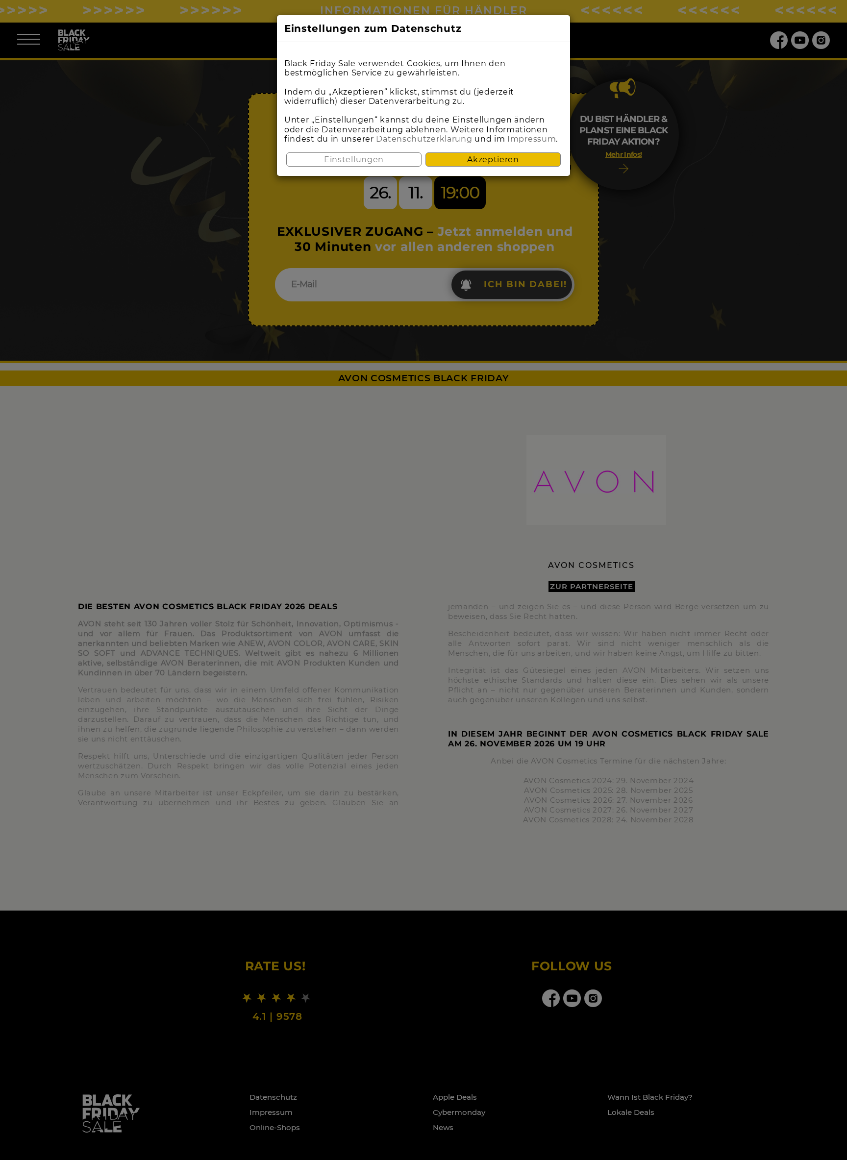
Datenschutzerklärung (424, 139)
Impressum (531, 139)
